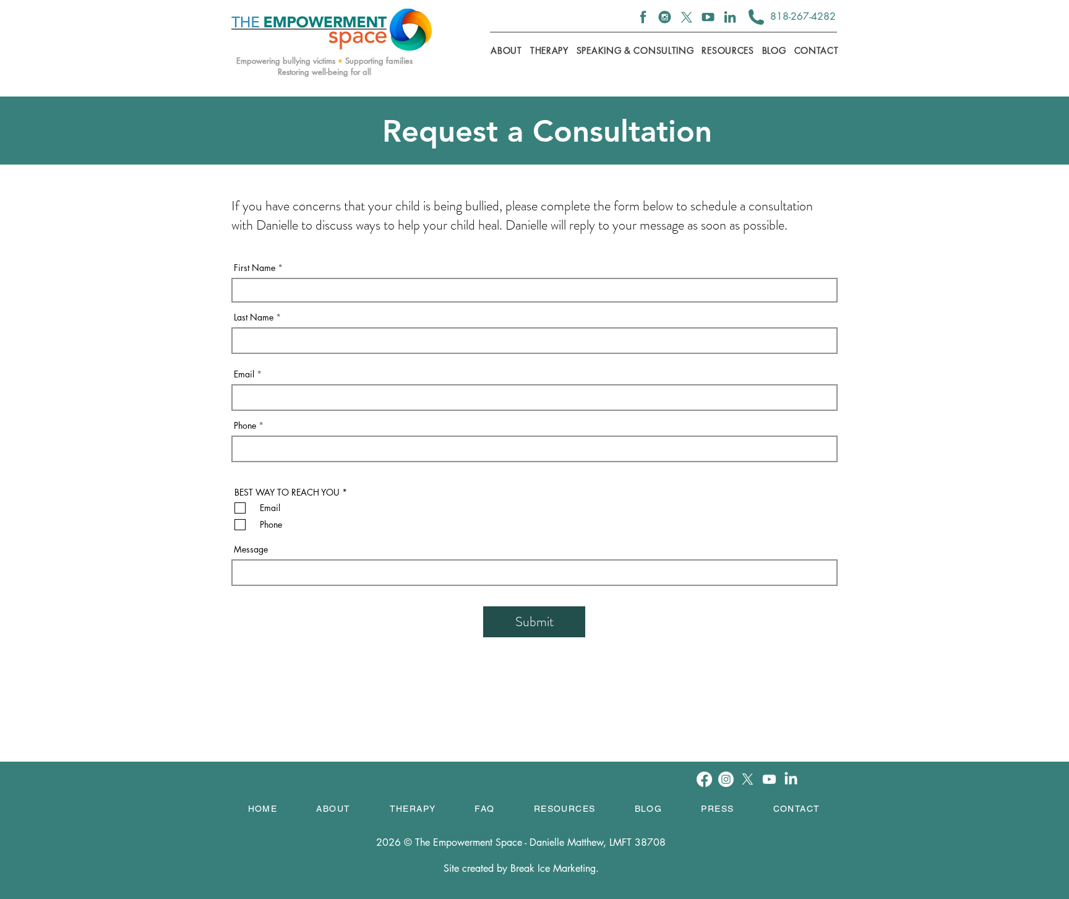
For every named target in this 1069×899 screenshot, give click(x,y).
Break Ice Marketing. (554, 868)
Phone (245, 425)
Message (251, 549)
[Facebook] (643, 17)
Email (244, 374)
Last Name (253, 317)
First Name (254, 268)
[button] (549, 50)
